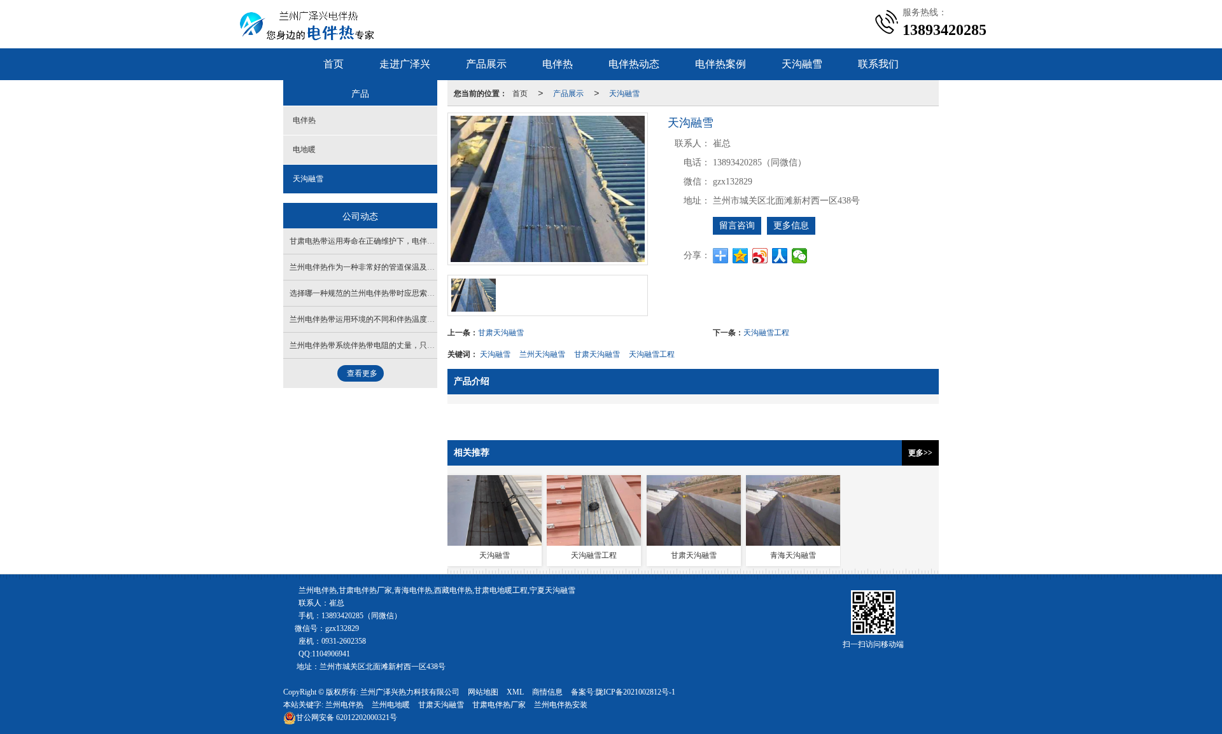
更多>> (920, 452)
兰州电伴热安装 (560, 704)
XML (515, 692)
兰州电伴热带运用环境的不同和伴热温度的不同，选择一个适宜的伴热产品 (416, 319)
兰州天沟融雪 (542, 353)
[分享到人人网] (780, 255)
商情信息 (547, 692)
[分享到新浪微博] (760, 255)
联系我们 (878, 64)
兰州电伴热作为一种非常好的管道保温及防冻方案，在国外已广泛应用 (408, 267)
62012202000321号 (346, 717)
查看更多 (362, 373)
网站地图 (483, 692)
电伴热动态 (633, 64)
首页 (333, 64)
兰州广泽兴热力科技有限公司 (410, 692)
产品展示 (486, 64)
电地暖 (304, 149)
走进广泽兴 (404, 64)
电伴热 (557, 64)
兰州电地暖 (391, 704)
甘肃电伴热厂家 (499, 704)
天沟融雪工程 (766, 331)
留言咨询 (737, 225)
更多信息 (791, 225)
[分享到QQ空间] (740, 255)
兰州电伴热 (344, 704)
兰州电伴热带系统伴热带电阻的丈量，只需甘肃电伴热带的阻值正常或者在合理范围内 (435, 345)
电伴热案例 (720, 64)
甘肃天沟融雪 (501, 331)
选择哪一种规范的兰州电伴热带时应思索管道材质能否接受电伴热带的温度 (416, 293)
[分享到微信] (800, 255)
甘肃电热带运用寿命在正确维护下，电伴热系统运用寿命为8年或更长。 (410, 241)
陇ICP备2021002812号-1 (635, 692)
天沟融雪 (802, 64)
